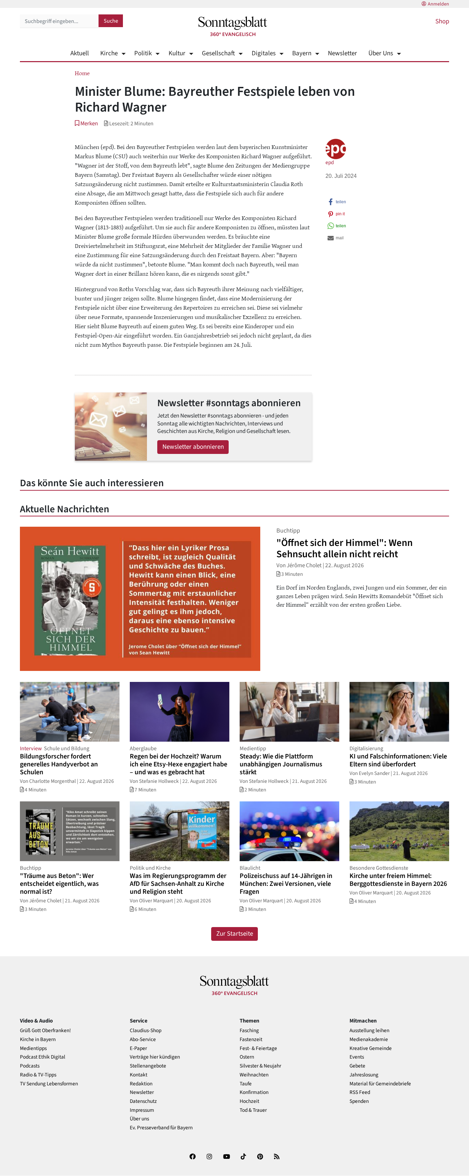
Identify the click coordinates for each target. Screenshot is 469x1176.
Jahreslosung (364, 1074)
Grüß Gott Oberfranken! (45, 1030)
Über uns (139, 1118)
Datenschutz (143, 1101)
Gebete (357, 1066)
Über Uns (380, 53)
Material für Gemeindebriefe (380, 1083)
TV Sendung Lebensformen (49, 1083)
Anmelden (438, 4)
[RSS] (276, 1158)
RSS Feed (360, 1092)
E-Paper (138, 1048)
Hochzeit (249, 1101)
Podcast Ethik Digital (42, 1057)
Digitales (263, 53)
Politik (143, 53)
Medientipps (33, 1048)
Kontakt (138, 1074)
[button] (86, 123)
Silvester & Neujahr (260, 1066)
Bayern (301, 53)
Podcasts (29, 1066)
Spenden (359, 1101)
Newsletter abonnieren (193, 447)
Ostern (247, 1057)
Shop (442, 21)
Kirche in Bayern (38, 1039)
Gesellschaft (218, 53)
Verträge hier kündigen (155, 1057)
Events (357, 1057)
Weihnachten (254, 1074)
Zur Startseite (234, 933)
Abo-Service (143, 1039)
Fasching (249, 1030)
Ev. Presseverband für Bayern (161, 1127)
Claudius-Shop (145, 1030)
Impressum (142, 1110)
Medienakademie (369, 1039)
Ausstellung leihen (369, 1030)
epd (329, 162)
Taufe (246, 1083)
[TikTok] (243, 1158)
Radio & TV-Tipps (38, 1074)
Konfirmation (254, 1092)
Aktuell (79, 53)
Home (82, 72)
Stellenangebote (148, 1066)
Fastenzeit (251, 1039)
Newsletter (342, 53)
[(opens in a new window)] (193, 1158)
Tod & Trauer (253, 1110)
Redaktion (141, 1083)
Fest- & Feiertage (258, 1048)
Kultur (177, 53)
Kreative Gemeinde (371, 1048)
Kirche (109, 53)
